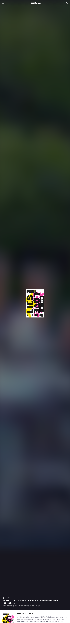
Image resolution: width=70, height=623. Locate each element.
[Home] (35, 3)
